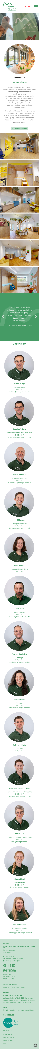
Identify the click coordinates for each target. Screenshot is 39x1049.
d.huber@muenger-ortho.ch (19, 617)
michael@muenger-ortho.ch (19, 392)
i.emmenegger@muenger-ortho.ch (19, 932)
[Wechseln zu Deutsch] (25, 6)
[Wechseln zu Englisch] (29, 6)
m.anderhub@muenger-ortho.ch (19, 482)
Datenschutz (8, 1037)
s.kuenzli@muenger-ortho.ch (19, 887)
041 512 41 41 (19, 389)
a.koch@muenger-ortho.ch (19, 842)
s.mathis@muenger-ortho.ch (19, 707)
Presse (6, 1043)
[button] (3, 316)
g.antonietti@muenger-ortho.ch (19, 796)
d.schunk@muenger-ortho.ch (19, 528)
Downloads (8, 1040)
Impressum (7, 1034)
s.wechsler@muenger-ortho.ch (19, 437)
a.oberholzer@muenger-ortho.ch (19, 662)
